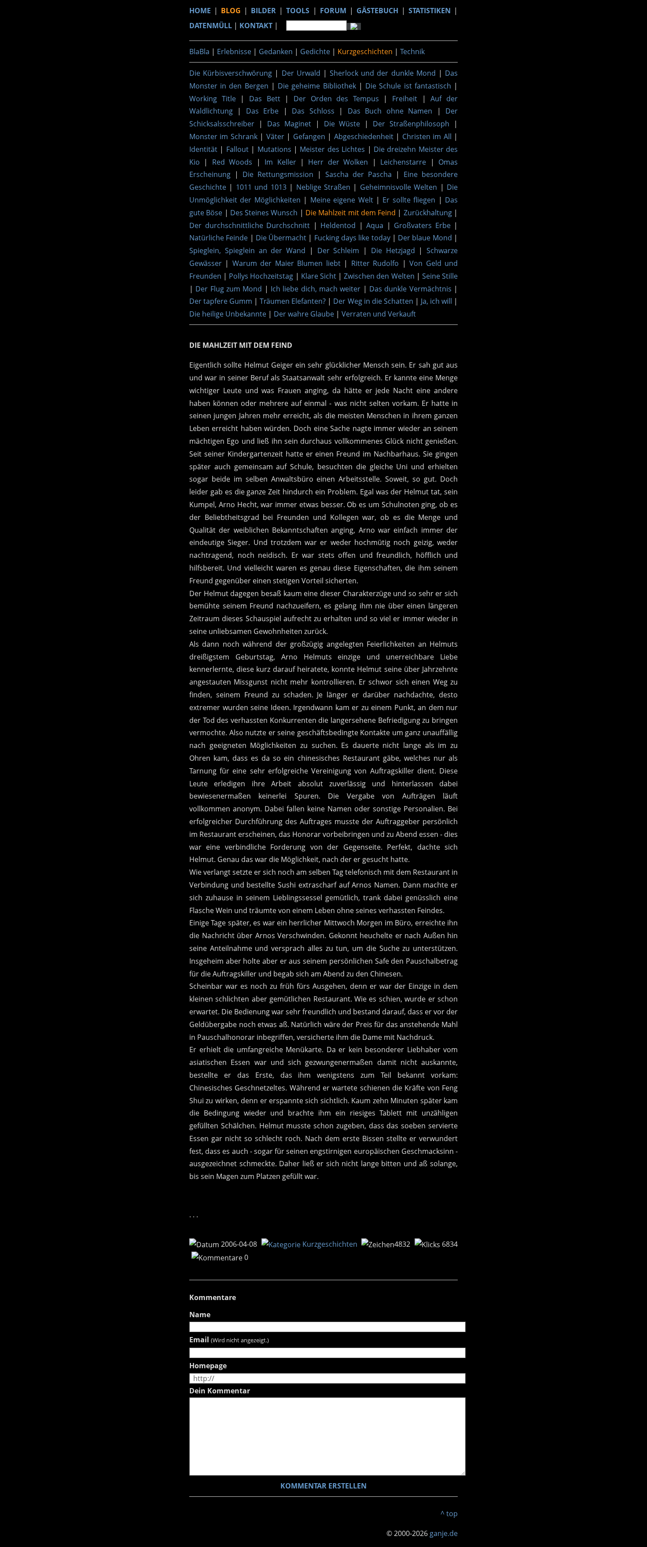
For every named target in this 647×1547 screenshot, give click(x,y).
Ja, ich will (436, 301)
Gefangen (309, 136)
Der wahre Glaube (304, 314)
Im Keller (280, 162)
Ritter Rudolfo (375, 263)
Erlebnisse (234, 51)
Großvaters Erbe (422, 225)
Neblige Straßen (323, 187)
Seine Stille (440, 276)
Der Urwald (301, 73)
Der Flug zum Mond (228, 289)
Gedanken (276, 51)
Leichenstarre (403, 162)
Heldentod (338, 225)
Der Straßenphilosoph (411, 124)
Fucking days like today (352, 238)
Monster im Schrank (223, 136)
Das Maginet (289, 124)
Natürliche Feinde (218, 238)
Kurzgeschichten (365, 51)
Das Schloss (313, 111)
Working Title (212, 98)
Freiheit (404, 98)
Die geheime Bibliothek (317, 86)
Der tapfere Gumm (220, 301)
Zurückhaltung (428, 212)
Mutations (274, 149)
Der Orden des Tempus (336, 98)
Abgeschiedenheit (363, 136)
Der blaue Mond (425, 238)
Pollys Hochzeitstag (261, 276)
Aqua (374, 225)
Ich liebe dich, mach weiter (315, 289)
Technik (412, 51)
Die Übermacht (281, 238)
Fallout (237, 149)
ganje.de (444, 1533)
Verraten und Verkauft (379, 314)
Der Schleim (338, 250)
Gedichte (315, 51)
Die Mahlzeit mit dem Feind (350, 212)
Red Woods (232, 162)
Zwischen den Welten (379, 276)
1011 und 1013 (261, 187)
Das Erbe (262, 111)
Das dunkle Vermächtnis (410, 289)
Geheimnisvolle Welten (398, 187)
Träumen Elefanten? (293, 301)
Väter (275, 136)
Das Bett (264, 98)
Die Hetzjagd (393, 250)
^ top (449, 1513)
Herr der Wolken (338, 162)
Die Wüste (342, 124)
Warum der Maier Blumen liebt (286, 263)
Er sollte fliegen (408, 200)
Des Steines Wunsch (264, 212)
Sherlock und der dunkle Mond (383, 73)
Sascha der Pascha (358, 174)
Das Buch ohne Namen (390, 111)
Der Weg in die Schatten (373, 301)
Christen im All (427, 136)
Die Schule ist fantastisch (408, 86)
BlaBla (199, 51)
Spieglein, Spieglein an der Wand (247, 250)
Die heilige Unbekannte (227, 314)
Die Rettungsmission (278, 174)
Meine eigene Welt (341, 200)
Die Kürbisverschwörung (230, 73)
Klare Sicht (318, 276)
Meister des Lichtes (332, 149)
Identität (203, 149)
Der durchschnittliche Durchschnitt (249, 225)
